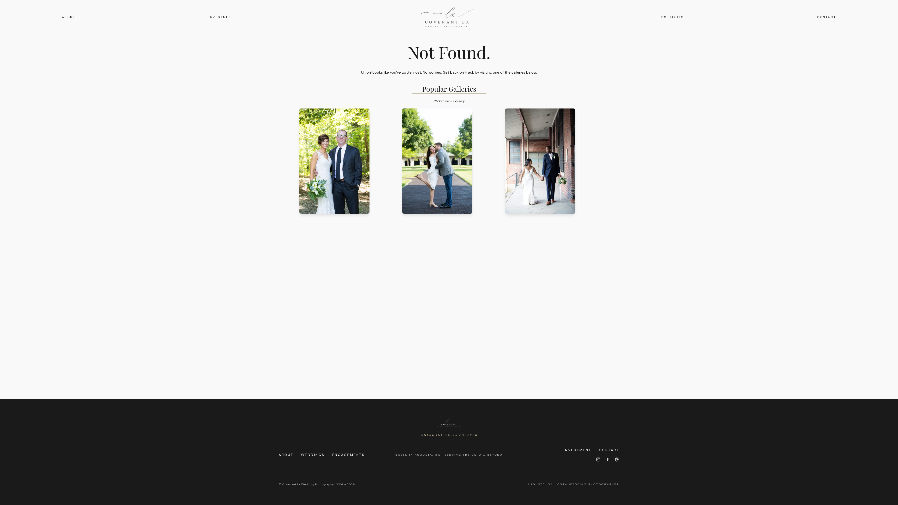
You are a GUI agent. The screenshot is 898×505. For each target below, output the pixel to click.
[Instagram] (598, 459)
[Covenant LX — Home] (449, 422)
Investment (221, 17)
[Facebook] (607, 459)
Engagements (348, 455)
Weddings (313, 455)
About (69, 17)
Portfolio (672, 17)
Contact (826, 17)
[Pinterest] (617, 459)
